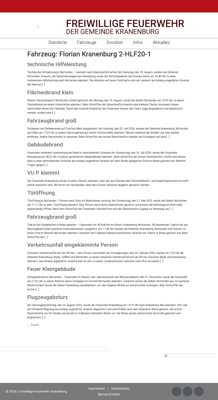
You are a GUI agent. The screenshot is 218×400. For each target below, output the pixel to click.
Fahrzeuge (86, 42)
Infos (138, 42)
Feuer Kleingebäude (51, 269)
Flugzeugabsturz (47, 297)
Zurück (33, 325)
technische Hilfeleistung (57, 64)
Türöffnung (41, 192)
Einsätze (115, 42)
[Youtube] (213, 8)
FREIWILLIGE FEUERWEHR (125, 23)
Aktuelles (161, 42)
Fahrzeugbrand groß (51, 120)
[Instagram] (204, 8)
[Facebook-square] (195, 8)
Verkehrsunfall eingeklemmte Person (72, 245)
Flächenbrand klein (50, 92)
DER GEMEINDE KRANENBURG (112, 32)
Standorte (57, 42)
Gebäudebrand (45, 144)
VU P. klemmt (43, 173)
